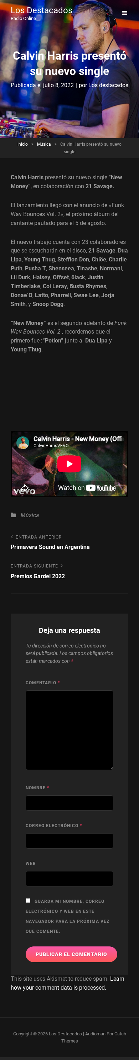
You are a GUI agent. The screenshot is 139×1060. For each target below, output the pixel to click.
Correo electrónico (54, 825)
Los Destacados (41, 10)
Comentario (43, 682)
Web (31, 863)
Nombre (37, 787)
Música (44, 144)
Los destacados (108, 85)
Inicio (22, 144)
